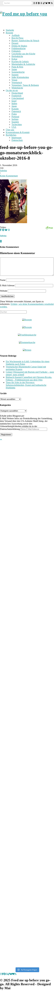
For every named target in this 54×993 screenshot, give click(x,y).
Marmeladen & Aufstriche (23, 64)
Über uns (10, 129)
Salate (14, 69)
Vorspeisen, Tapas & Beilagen (25, 85)
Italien (14, 103)
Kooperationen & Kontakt (18, 132)
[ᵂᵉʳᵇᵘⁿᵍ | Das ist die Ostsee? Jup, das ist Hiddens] (13, 858)
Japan (14, 106)
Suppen (15, 74)
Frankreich (16, 95)
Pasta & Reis (17, 67)
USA (14, 127)
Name (2, 280)
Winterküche (17, 88)
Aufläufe (16, 35)
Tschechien (17, 124)
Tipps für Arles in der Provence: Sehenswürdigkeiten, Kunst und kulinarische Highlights (26, 385)
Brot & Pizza (17, 38)
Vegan (14, 80)
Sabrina (3, 170)
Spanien (15, 122)
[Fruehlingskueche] (27, 335)
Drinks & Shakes (19, 46)
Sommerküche (18, 72)
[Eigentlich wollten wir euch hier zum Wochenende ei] (13, 713)
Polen (14, 114)
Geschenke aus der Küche (23, 53)
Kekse (14, 59)
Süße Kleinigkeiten (20, 77)
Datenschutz (17, 140)
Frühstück (16, 51)
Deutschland (17, 93)
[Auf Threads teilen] (9, 230)
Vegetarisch (17, 82)
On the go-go (12, 90)
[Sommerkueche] (27, 342)
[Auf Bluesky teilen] (6, 230)
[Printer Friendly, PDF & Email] (49, 228)
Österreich (16, 111)
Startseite (10, 30)
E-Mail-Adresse (7, 285)
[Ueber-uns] (27, 319)
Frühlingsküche (19, 48)
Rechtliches (11, 135)
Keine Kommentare (9, 176)
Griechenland (18, 98)
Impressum (16, 137)
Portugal (15, 116)
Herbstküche (17, 56)
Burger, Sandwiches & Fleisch (25, 40)
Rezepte (9, 32)
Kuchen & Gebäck (20, 61)
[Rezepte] (27, 327)
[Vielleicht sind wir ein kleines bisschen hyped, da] (13, 480)
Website (3, 291)
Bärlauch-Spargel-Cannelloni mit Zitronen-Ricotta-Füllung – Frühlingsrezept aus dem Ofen (29, 378)
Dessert (15, 43)
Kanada (15, 109)
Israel (14, 101)
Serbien (15, 119)
